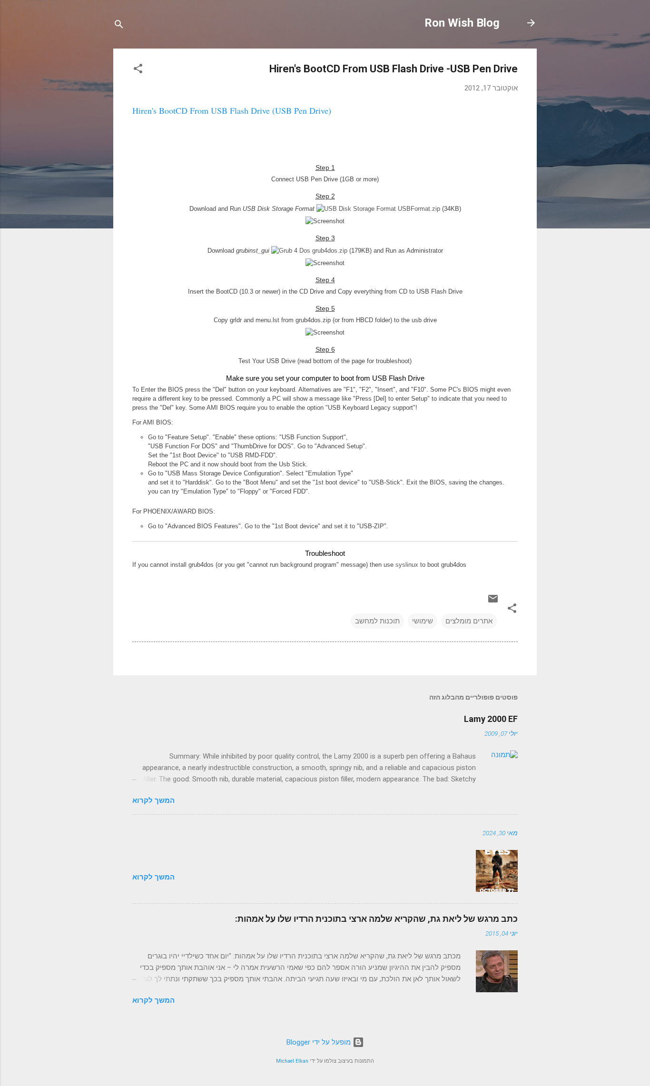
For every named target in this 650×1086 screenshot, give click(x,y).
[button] (138, 70)
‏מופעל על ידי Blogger (319, 1042)
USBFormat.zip (418, 208)
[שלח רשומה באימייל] (493, 602)
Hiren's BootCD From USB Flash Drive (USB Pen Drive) (231, 110)
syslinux (406, 564)
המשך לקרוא (153, 800)
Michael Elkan (292, 1061)
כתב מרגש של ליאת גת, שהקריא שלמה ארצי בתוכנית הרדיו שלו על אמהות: (376, 919)
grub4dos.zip (328, 250)
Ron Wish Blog (462, 23)
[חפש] (119, 25)
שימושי (422, 621)
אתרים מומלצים (468, 621)
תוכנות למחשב (377, 621)
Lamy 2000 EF (491, 719)
